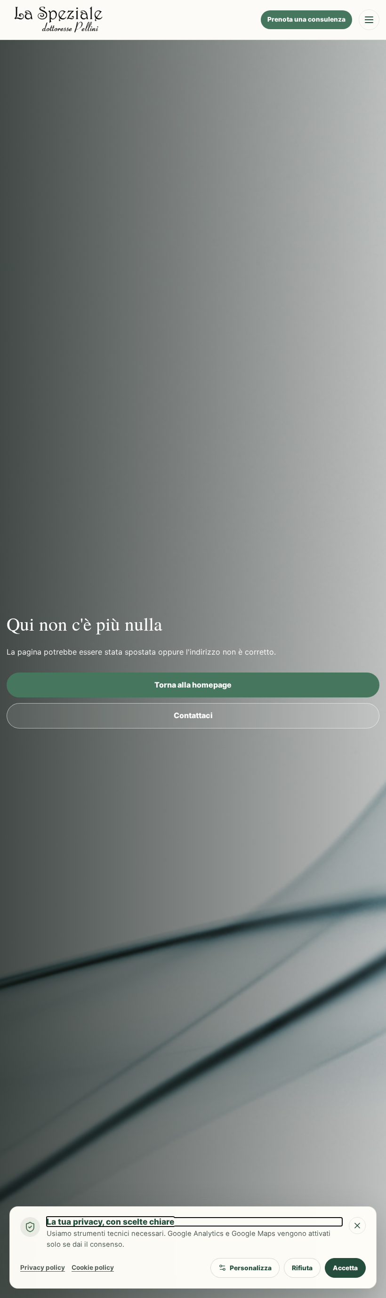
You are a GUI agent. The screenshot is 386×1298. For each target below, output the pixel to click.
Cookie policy (93, 1267)
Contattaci (193, 715)
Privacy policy (42, 1267)
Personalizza (251, 1268)
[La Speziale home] (130, 20)
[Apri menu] (369, 19)
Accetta (345, 1268)
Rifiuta (302, 1268)
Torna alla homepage (193, 684)
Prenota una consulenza (306, 19)
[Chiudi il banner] (357, 1225)
